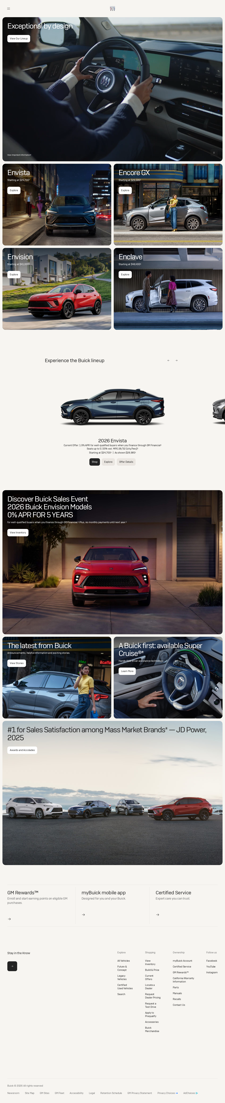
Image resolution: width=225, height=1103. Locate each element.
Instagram (212, 972)
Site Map (29, 1093)
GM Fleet (59, 1093)
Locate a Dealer (150, 986)
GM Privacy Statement (140, 1093)
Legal (92, 1093)
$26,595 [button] (136, 180)
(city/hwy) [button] (132, 448)
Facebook (211, 960)
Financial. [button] (73, 522)
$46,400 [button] (136, 264)
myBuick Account (182, 960)
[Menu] (8, 8)
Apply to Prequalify (150, 1014)
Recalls (177, 999)
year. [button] (124, 522)
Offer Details (126, 461)
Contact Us (179, 1005)
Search (121, 994)
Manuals (177, 993)
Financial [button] (156, 445)
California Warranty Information (183, 980)
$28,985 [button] (131, 452)
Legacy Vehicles (122, 977)
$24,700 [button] (25, 180)
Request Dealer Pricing (153, 996)
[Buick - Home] (112, 5)
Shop (94, 461)
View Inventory (18, 532)
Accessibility (76, 1093)
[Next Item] (176, 360)
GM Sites (44, 1093)
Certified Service (182, 966)
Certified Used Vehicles (125, 986)
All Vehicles (123, 960)
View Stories (17, 663)
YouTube (211, 966)
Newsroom (13, 1093)
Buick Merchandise (152, 1029)
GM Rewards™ (181, 972)
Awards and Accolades (22, 750)
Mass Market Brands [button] (135, 729)
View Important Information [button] (19, 155)
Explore (14, 190)
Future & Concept (122, 968)
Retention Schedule (111, 1093)
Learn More (127, 671)
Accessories (151, 1022)
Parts (176, 987)
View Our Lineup (19, 38)
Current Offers (149, 977)
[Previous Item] (168, 360)
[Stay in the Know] (12, 966)
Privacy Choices (166, 1093)
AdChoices (189, 1093)
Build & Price (152, 970)
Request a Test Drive (150, 1005)
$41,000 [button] (25, 264)
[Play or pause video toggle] (214, 152)
